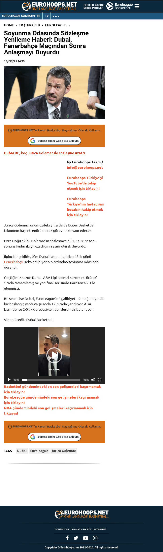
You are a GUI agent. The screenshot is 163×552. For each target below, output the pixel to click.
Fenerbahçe (13, 262)
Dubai (22, 451)
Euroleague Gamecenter (21, 16)
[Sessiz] (93, 380)
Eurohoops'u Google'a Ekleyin (58, 140)
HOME (9, 25)
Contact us (62, 529)
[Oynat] (9, 380)
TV (47, 16)
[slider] (51, 380)
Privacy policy (81, 529)
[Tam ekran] (100, 380)
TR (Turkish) (29, 25)
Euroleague (56, 25)
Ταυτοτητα (100, 529)
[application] (54, 355)
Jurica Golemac (64, 451)
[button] (54, 355)
